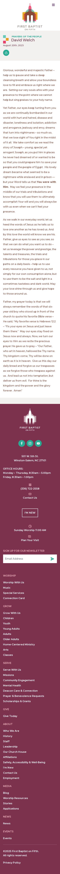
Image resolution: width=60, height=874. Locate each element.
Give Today (10, 716)
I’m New (8, 767)
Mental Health (12, 685)
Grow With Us (11, 613)
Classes (8, 655)
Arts (5, 649)
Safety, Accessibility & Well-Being (24, 762)
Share (6, 53)
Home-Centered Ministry (19, 644)
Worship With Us (13, 582)
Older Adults (11, 639)
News (6, 823)
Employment (11, 778)
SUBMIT (52, 558)
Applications (11, 808)
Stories (7, 803)
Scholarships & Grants (17, 701)
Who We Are (11, 730)
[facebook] (21, 443)
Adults (7, 634)
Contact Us (10, 772)
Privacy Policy (12, 862)
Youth (6, 623)
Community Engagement (19, 680)
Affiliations (10, 757)
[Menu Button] (53, 5)
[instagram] (30, 443)
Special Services (13, 593)
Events (7, 838)
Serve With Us (12, 669)
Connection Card (14, 598)
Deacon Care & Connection (20, 690)
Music (6, 587)
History (7, 736)
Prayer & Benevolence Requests (23, 696)
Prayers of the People (27, 36)
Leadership (10, 746)
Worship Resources (15, 798)
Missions (8, 675)
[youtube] (38, 443)
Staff (6, 741)
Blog (6, 792)
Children (8, 618)
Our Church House (14, 751)
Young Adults (11, 628)
